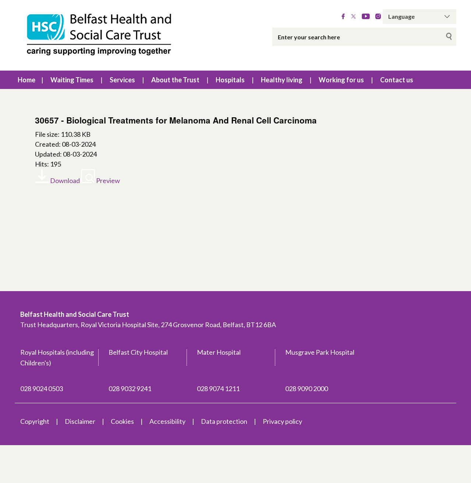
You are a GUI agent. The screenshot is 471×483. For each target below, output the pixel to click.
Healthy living (281, 80)
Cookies (122, 421)
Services (122, 80)
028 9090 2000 (306, 388)
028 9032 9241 (130, 388)
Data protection (224, 421)
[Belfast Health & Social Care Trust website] (106, 35)
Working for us (341, 80)
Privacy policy (282, 421)
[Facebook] (343, 16)
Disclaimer (80, 421)
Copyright (34, 421)
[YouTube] (365, 16)
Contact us (396, 80)
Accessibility (167, 421)
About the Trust (175, 80)
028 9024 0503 (41, 388)
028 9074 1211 (218, 388)
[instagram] (378, 16)
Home (26, 80)
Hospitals (230, 80)
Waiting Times (71, 80)
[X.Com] (353, 16)
